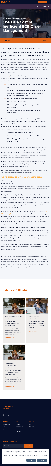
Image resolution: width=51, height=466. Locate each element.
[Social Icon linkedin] (4, 415)
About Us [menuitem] (18, 424)
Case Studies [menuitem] (32, 426)
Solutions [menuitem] (5, 421)
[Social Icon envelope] (6, 415)
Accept (31, 460)
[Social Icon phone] (8, 415)
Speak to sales (43, 2)
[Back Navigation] (25, 40)
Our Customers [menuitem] (19, 426)
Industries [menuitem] (18, 431)
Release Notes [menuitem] (32, 429)
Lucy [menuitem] (4, 426)
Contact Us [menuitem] (18, 434)
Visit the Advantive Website (33, 6)
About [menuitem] (17, 421)
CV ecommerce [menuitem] (6, 424)
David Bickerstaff (7, 18)
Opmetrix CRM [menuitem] (6, 429)
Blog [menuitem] (30, 424)
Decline (42, 460)
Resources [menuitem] (31, 421)
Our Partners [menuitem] (19, 429)
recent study (6, 76)
